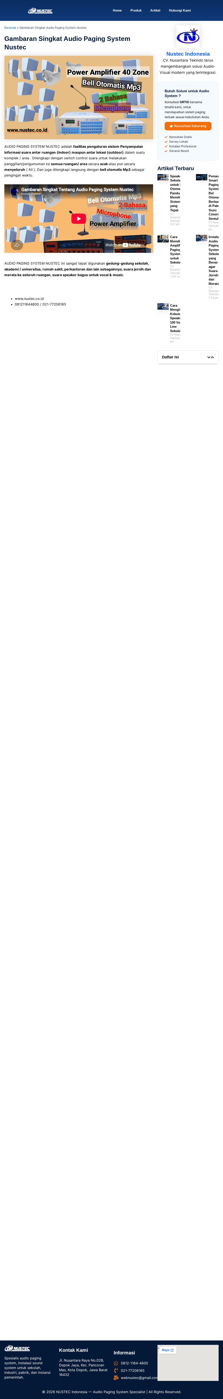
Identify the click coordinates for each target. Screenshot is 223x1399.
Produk (136, 10)
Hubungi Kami (180, 10)
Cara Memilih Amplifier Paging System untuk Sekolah (177, 249)
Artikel (155, 10)
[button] (209, 357)
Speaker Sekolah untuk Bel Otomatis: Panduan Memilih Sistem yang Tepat (177, 193)
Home (117, 10)
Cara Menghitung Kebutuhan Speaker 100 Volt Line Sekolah (179, 318)
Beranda (10, 27)
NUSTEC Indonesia (72, 1392)
